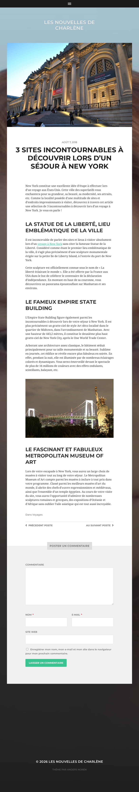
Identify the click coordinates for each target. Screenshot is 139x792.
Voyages (37, 514)
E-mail (77, 614)
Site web (31, 631)
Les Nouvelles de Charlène (69, 25)
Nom (29, 614)
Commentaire (34, 564)
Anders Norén (77, 769)
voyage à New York (49, 244)
